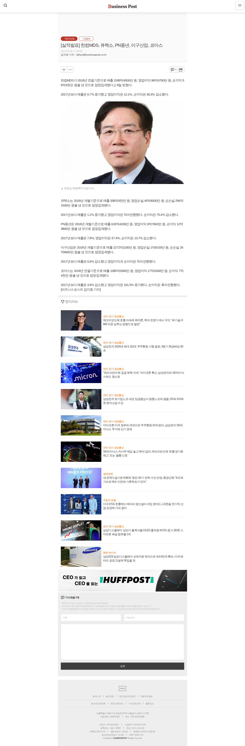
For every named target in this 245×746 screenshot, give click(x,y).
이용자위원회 (146, 696)
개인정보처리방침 (127, 696)
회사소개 (97, 696)
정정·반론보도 (116, 703)
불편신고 (150, 703)
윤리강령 (110, 696)
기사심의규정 (134, 703)
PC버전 (122, 688)
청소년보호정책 (98, 703)
